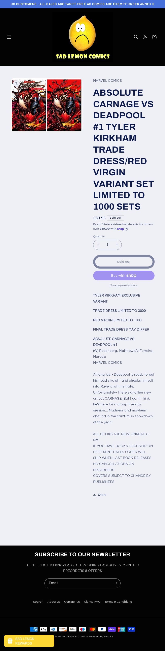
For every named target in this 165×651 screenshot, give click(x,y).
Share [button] (102, 494)
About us (53, 601)
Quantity (99, 236)
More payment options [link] (124, 285)
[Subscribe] (115, 583)
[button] (8, 37)
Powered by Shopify (101, 637)
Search (38, 601)
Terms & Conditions (118, 601)
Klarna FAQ (92, 601)
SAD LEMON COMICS (75, 637)
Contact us (72, 601)
